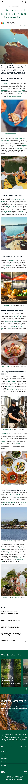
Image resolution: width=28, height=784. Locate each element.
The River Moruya (10, 206)
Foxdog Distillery (5, 433)
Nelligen (8, 265)
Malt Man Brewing (10, 386)
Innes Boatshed (20, 148)
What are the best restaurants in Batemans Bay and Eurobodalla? (10, 612)
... (6, 6)
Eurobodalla (4, 83)
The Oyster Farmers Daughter (13, 96)
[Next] (25, 689)
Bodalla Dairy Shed (15, 597)
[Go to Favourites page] (25, 2)
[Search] (22, 2)
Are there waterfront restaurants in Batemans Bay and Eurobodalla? (10, 619)
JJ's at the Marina (6, 211)
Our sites (3, 761)
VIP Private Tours (18, 557)
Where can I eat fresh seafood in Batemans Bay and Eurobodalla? (10, 627)
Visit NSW (4, 751)
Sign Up (4, 714)
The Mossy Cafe (17, 316)
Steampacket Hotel (8, 268)
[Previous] (22, 689)
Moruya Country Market (8, 540)
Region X (8, 140)
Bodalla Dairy (17, 547)
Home (2, 6)
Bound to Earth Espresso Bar (12, 321)
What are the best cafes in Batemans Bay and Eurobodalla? (10, 641)
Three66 (8, 328)
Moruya (17, 497)
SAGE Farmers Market (15, 494)
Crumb (20, 324)
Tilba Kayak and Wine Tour (16, 445)
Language (4, 765)
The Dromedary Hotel (12, 260)
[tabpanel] (14, 46)
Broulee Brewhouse (10, 381)
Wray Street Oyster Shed (11, 133)
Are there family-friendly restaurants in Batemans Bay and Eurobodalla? (11, 634)
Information (4, 758)
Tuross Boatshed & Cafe (11, 250)
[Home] (8, 2)
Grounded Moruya (11, 326)
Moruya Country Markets (9, 502)
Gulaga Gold (10, 552)
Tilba (20, 260)
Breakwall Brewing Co (12, 389)
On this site (4, 755)
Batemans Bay (4, 90)
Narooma (18, 91)
